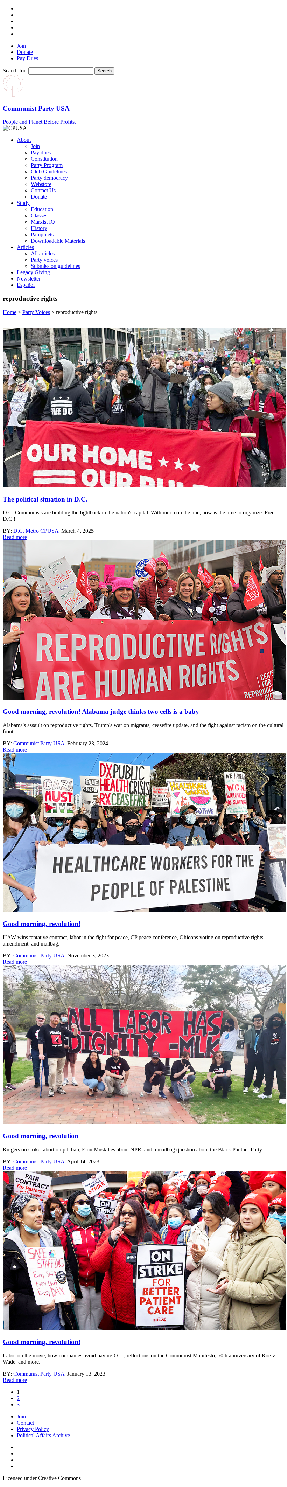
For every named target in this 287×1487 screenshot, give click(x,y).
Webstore (41, 184)
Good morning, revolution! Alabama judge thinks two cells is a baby (101, 711)
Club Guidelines (49, 171)
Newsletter (29, 279)
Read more (15, 537)
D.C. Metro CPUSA (36, 531)
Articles (25, 247)
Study (23, 203)
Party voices (44, 260)
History (39, 228)
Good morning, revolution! (41, 923)
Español (26, 285)
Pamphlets (42, 234)
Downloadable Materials (58, 241)
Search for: (15, 71)
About (24, 140)
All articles (43, 253)
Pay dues (41, 152)
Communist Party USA (39, 743)
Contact (25, 1423)
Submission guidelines (55, 266)
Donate (25, 52)
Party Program (47, 165)
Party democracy (49, 178)
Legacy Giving (33, 272)
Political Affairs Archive (43, 1435)
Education (42, 209)
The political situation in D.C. (45, 499)
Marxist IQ (43, 222)
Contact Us (43, 190)
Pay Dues (27, 58)
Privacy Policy (33, 1429)
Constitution (44, 159)
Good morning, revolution (40, 1136)
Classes (39, 216)
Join (21, 46)
